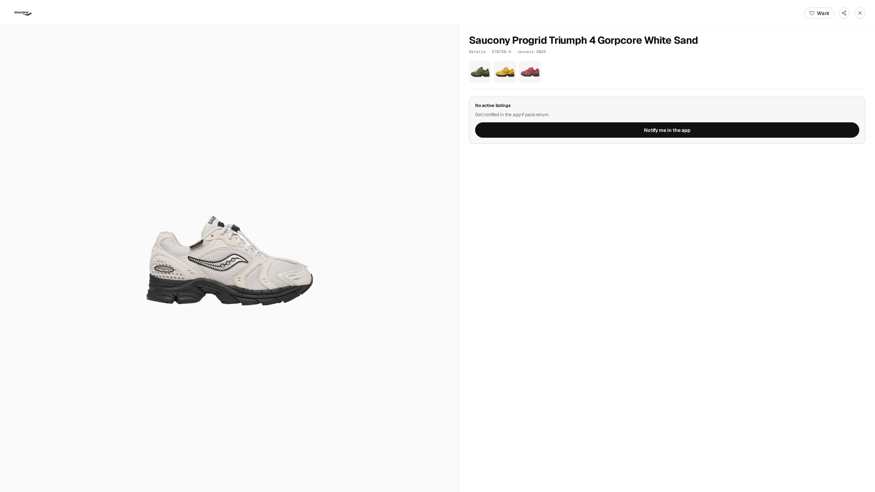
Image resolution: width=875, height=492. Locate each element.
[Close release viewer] (859, 13)
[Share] (844, 13)
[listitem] (480, 72)
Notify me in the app (667, 130)
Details (477, 51)
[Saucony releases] (23, 13)
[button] (229, 258)
